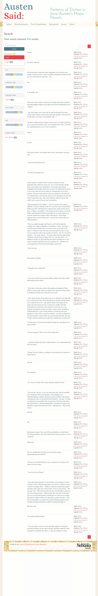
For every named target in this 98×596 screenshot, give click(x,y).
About (71, 24)
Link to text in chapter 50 (80, 486)
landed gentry (10, 112)
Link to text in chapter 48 (80, 326)
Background (53, 24)
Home (9, 24)
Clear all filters (9, 54)
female (7, 74)
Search (64, 24)
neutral (8, 87)
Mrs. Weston (9, 137)
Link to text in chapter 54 (80, 520)
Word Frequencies (21, 24)
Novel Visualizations (38, 24)
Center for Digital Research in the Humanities (32, 544)
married (8, 100)
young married (10, 125)
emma (7, 62)
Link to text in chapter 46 (80, 56)
